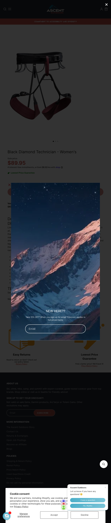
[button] (104, 464)
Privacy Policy (21, 506)
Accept (54, 515)
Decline (84, 515)
